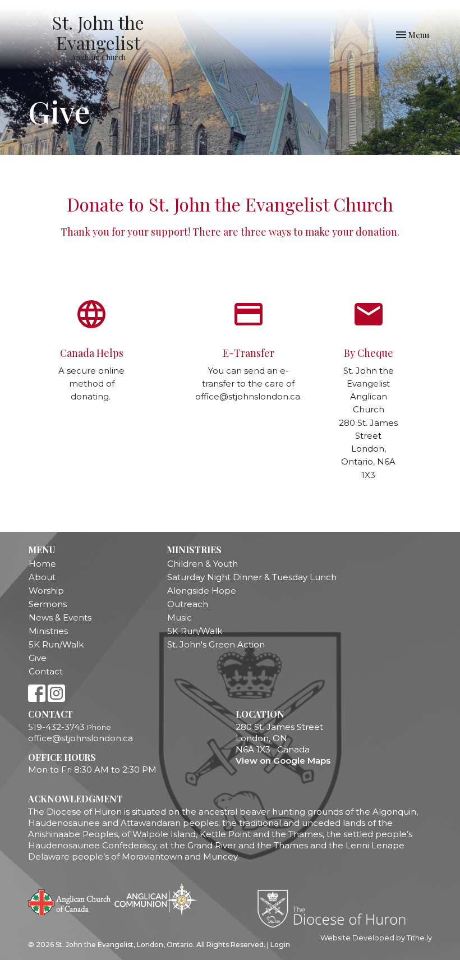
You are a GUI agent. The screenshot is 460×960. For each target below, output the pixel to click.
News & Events (60, 617)
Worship (46, 590)
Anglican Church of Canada (70, 901)
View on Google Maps (283, 760)
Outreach (187, 604)
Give (38, 658)
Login (280, 944)
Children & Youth (202, 563)
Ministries (48, 631)
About (42, 577)
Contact (46, 671)
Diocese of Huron (336, 908)
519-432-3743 (56, 727)
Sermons (48, 604)
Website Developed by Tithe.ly (376, 938)
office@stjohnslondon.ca (80, 738)
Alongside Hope (201, 590)
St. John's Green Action (216, 644)
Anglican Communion (155, 899)
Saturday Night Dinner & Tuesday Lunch (252, 577)
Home (42, 563)
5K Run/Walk (56, 644)
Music (179, 617)
